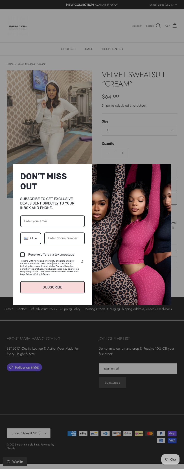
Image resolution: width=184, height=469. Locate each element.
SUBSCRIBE (52, 287)
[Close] (165, 169)
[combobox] (30, 238)
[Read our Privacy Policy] (82, 261)
